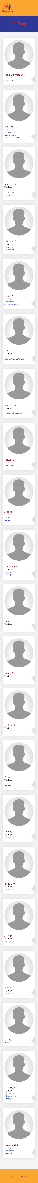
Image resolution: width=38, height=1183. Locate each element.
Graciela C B (11, 1144)
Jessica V (9, 511)
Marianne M (11, 241)
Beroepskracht (9, 78)
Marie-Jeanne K (12, 184)
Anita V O (9, 725)
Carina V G (10, 295)
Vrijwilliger (8, 187)
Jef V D (8, 935)
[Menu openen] (35, 8)
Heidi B (8, 621)
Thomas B (9, 1087)
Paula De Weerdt (13, 74)
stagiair (7, 1043)
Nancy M (9, 673)
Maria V (8, 350)
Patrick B (9, 459)
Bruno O (9, 777)
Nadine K (9, 831)
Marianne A (10, 566)
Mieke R (8, 1039)
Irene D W (9, 883)
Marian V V (10, 405)
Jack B (7, 987)
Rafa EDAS (10, 126)
